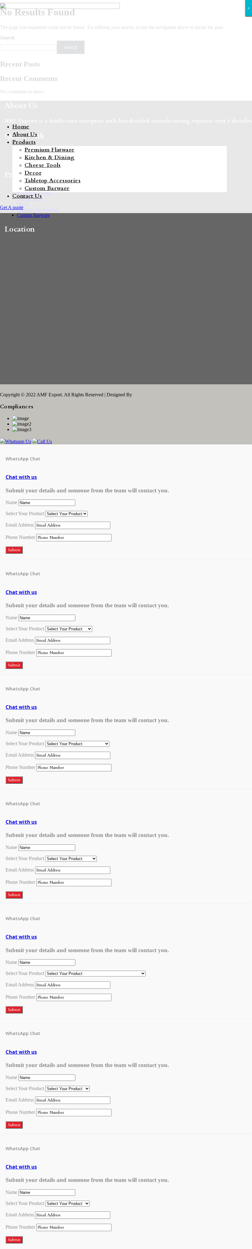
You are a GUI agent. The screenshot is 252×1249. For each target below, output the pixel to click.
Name (11, 502)
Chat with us (21, 477)
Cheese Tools (43, 165)
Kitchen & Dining (49, 157)
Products (24, 142)
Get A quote (11, 207)
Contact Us (27, 196)
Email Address (20, 524)
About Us (24, 134)
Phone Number (20, 537)
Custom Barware (47, 188)
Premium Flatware (49, 150)
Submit (14, 550)
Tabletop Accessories (53, 180)
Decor (33, 173)
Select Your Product (25, 513)
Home (21, 127)
